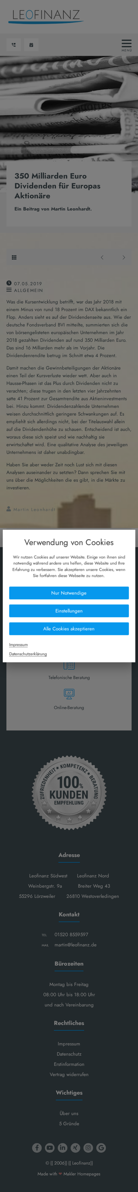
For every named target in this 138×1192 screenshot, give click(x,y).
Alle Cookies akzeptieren (69, 628)
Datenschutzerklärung (28, 654)
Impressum (18, 644)
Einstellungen (68, 610)
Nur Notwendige (69, 592)
